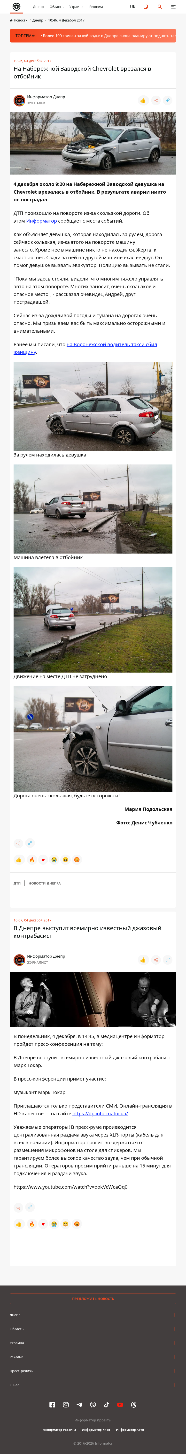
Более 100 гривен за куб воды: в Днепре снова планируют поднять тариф (112, 35)
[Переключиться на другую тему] (146, 7)
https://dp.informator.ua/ (100, 1113)
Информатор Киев (96, 1430)
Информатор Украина (59, 1430)
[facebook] (52, 1405)
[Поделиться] (156, 100)
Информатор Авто (130, 1430)
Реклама (96, 6)
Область (56, 6)
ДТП (17, 883)
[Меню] (173, 7)
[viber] (93, 1405)
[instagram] (66, 1405)
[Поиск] (160, 7)
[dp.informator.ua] (16, 7)
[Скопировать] (167, 100)
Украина (76, 6)
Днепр (38, 6)
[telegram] (79, 1405)
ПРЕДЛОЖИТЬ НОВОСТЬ (93, 1298)
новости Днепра (45, 883)
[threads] (134, 1405)
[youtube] (120, 1405)
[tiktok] (106, 1405)
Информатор (41, 221)
